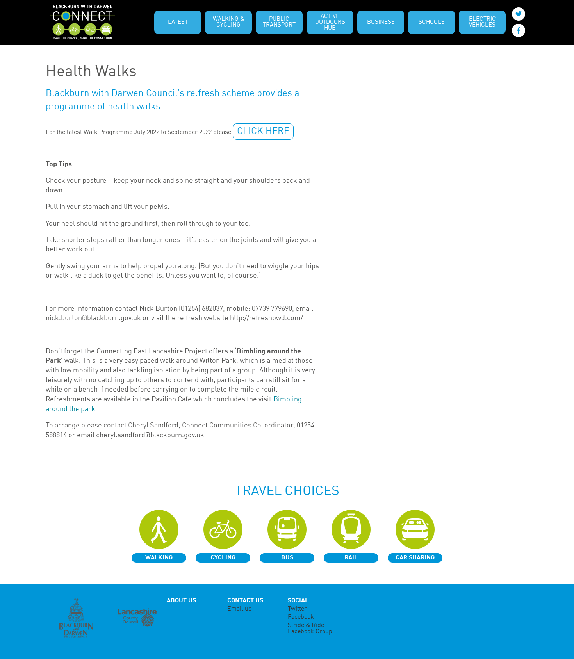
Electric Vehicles (482, 22)
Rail (351, 558)
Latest (178, 22)
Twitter (297, 609)
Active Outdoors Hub (330, 22)
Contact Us (245, 601)
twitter (518, 14)
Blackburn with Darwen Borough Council (76, 618)
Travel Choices (287, 491)
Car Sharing (415, 558)
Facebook (301, 617)
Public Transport (279, 22)
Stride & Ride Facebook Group (310, 628)
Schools (432, 22)
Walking (159, 558)
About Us (181, 601)
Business (381, 22)
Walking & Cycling (228, 22)
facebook (518, 30)
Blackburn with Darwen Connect (82, 22)
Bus (287, 558)
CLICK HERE (263, 131)
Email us (239, 609)
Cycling (222, 558)
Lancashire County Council (136, 618)
